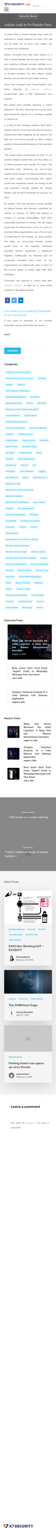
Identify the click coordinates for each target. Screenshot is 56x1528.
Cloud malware (13, 415)
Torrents (10, 601)
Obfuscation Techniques (17, 502)
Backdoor (35, 397)
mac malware (12, 477)
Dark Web (44, 440)
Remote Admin (39, 552)
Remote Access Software (17, 545)
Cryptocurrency (25, 434)
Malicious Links (13, 483)
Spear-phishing (23, 583)
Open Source (39, 502)
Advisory (42, 378)
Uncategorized (25, 601)
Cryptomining (28, 440)
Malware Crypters (14, 496)
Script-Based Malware (16, 564)
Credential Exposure (15, 428)
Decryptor (10, 453)
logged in (31, 1123)
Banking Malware (14, 403)
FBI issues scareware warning (29, 817)
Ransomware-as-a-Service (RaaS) (22, 539)
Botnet (30, 403)
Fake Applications (26, 459)
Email (39, 453)
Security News (28, 16)
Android (21, 384)
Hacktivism (11, 465)
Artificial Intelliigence (16, 397)
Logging (42, 471)
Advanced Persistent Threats (19, 378)
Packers (9, 508)
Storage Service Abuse (16, 595)
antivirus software (41, 89)
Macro (26, 477)
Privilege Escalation (30, 521)
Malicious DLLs (40, 477)
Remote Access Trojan (16, 552)
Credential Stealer (38, 428)
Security (9, 570)
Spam (8, 583)
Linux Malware (27, 471)
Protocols (10, 527)
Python (22, 527)
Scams (43, 558)
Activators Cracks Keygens (18, 372)
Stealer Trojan (23, 589)
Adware (9, 384)
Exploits (9, 459)
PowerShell (11, 521)
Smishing (10, 576)
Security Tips (42, 570)
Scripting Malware (39, 564)
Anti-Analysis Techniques (18, 391)
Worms (40, 607)
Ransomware (12, 533)
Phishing (34, 514)
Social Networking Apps (30, 576)
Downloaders (25, 453)
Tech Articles (38, 595)
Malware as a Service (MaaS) (19, 490)
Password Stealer (26, 508)
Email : (7, 334)
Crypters (10, 434)
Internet (24, 465)
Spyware (39, 583)
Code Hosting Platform (16, 422)
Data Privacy (12, 446)
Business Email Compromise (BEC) (22, 409)
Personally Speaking (15, 514)
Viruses (40, 601)
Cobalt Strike (30, 415)
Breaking (41, 403)
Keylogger (10, 471)
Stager (9, 589)
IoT (34, 465)
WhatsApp (27, 607)
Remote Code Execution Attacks (21, 558)
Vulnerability (12, 607)
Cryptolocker (12, 440)
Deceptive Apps (29, 446)
